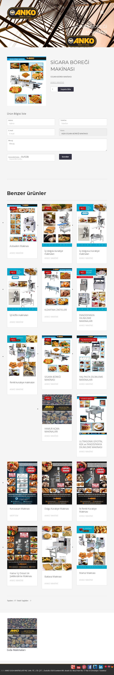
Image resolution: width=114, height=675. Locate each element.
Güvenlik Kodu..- (18, 156)
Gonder (65, 156)
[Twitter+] (95, 667)
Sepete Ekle (66, 89)
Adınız (10, 120)
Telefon (63, 120)
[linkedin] (101, 667)
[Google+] (73, 667)
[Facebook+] (90, 667)
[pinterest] (84, 667)
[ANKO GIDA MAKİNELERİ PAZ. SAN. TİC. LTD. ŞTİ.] (28, 13)
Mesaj (10, 140)
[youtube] (78, 667)
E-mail (10, 130)
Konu (62, 130)
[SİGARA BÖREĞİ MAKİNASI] (26, 80)
